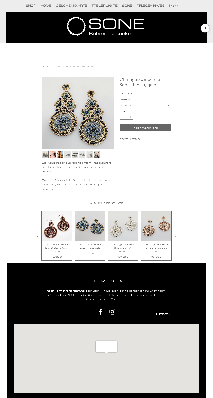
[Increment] (130, 116)
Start (45, 66)
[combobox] (145, 105)
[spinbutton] (126, 116)
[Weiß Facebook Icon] (100, 312)
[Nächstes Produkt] (176, 235)
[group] (107, 236)
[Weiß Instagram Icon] (112, 312)
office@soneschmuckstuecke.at (103, 295)
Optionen (125, 99)
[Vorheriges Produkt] (37, 235)
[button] (205, 28)
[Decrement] (122, 116)
